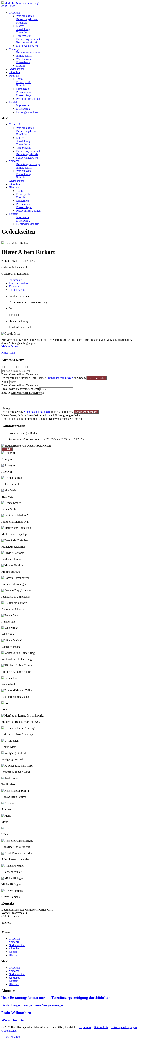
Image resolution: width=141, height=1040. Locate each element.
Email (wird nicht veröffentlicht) (20, 388)
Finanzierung (23, 62)
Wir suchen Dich (13, 1020)
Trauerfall (14, 12)
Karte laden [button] (8, 352)
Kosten (20, 25)
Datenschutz (23, 108)
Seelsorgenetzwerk (27, 45)
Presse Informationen (28, 98)
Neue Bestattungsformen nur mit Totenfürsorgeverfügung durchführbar (55, 998)
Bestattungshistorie (27, 42)
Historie (20, 65)
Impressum (22, 105)
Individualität (23, 55)
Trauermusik (23, 35)
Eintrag (5, 408)
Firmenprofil (23, 82)
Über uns (14, 75)
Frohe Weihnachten (16, 1013)
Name (4, 381)
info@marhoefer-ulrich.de (16, 925)
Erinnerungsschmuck (28, 39)
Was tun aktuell (25, 15)
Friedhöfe (21, 22)
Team (19, 78)
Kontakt (13, 102)
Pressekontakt (24, 92)
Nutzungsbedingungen (60, 377)
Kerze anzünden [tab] (18, 283)
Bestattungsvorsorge (28, 52)
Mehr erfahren (9, 346)
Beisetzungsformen (27, 19)
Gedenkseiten (17, 68)
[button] (8, 6)
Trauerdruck (23, 32)
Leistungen (22, 88)
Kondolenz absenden (86, 412)
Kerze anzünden (96, 378)
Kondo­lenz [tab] (15, 286)
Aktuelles (14, 72)
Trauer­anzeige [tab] (17, 289)
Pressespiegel (24, 95)
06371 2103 (19, 922)
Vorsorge (14, 49)
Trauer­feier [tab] (15, 279)
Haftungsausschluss (27, 112)
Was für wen (23, 59)
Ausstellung (23, 29)
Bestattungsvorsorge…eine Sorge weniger (32, 1005)
